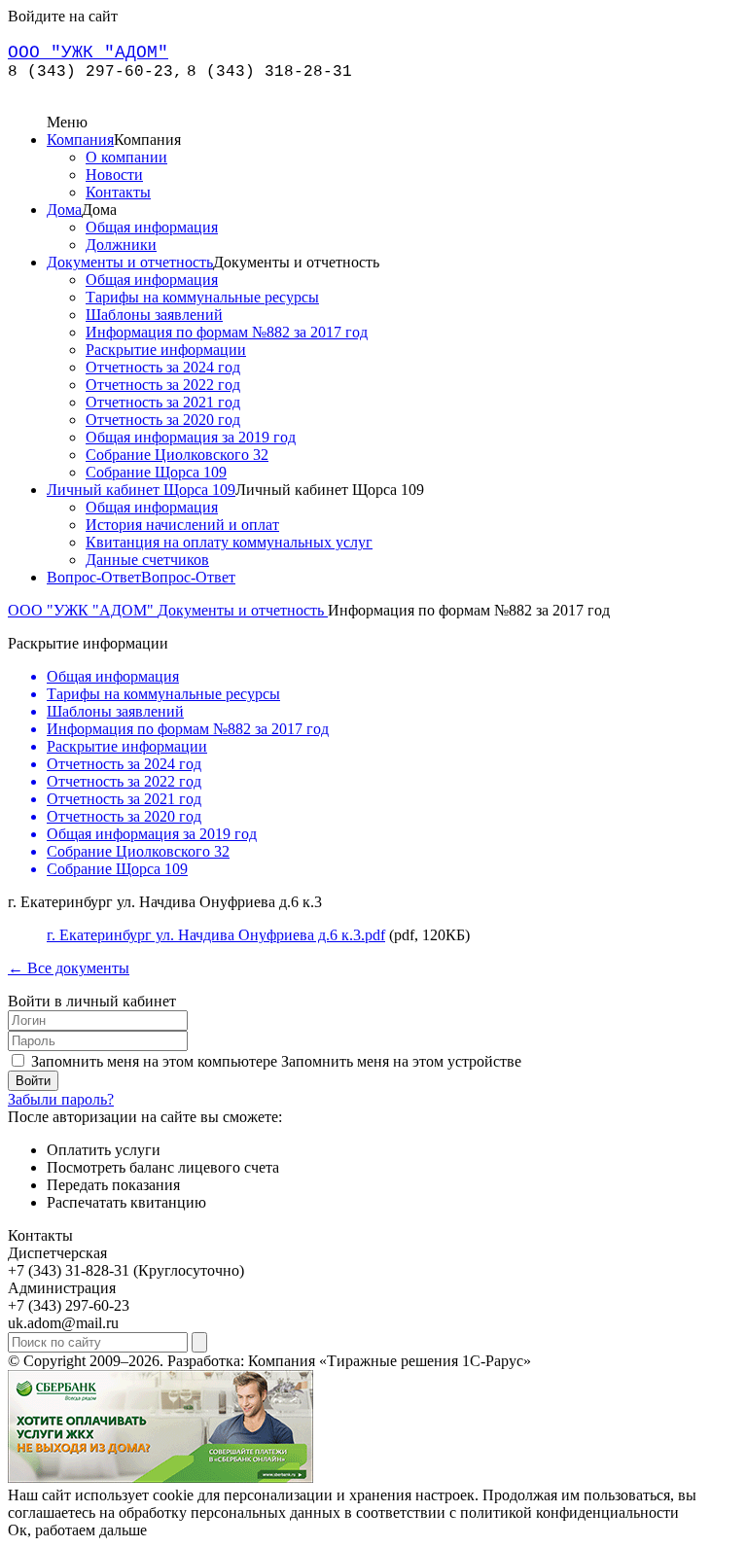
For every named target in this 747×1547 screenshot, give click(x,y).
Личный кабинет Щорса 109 (141, 489)
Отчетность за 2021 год (163, 402)
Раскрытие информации (166, 349)
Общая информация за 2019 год (191, 437)
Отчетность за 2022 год (163, 384)
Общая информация (152, 227)
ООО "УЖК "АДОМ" (83, 610)
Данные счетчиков (147, 559)
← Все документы (68, 968)
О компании (126, 157)
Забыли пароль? (61, 1099)
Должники (121, 244)
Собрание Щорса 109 (156, 472)
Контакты (118, 192)
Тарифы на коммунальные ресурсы (202, 297)
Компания (80, 139)
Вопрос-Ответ (94, 577)
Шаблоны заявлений (154, 314)
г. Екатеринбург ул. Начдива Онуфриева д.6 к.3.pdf (216, 935)
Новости (114, 174)
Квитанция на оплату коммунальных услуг (229, 542)
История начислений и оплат (182, 524)
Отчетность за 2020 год (163, 419)
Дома (64, 209)
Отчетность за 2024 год (163, 367)
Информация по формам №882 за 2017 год (227, 332)
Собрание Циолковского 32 (177, 454)
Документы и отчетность (130, 262)
